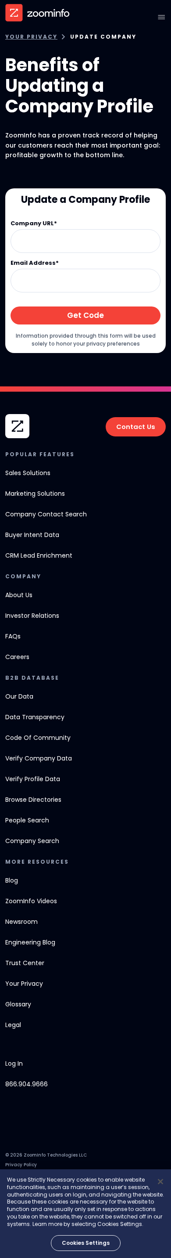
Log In (14, 1063)
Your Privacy (31, 36)
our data (19, 696)
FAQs (13, 636)
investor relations (32, 615)
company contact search (46, 514)
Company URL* (34, 223)
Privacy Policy (21, 1164)
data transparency (34, 717)
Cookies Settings (86, 1243)
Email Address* (35, 263)
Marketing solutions (35, 493)
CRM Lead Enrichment (38, 555)
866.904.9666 (26, 1084)
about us (18, 595)
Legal (13, 1024)
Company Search (32, 840)
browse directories (33, 799)
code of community (38, 737)
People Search (27, 820)
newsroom (21, 921)
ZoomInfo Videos (31, 901)
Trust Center (24, 963)
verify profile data (32, 779)
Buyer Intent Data (32, 534)
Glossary (18, 1004)
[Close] (160, 1181)
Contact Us (135, 426)
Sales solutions (27, 473)
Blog (11, 880)
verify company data (38, 758)
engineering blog (30, 942)
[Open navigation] (161, 17)
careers (17, 656)
